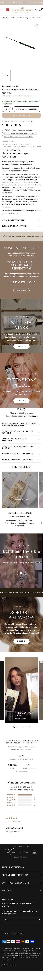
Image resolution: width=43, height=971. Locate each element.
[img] (11, 818)
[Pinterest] (12, 125)
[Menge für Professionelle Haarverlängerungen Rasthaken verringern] (3, 109)
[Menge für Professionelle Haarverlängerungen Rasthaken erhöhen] (9, 109)
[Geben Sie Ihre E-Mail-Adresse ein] (39, 919)
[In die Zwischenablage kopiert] (20, 125)
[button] (21, 346)
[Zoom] (37, 25)
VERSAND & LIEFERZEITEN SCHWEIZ (17, 459)
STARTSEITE (5, 18)
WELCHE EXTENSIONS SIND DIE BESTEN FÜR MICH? (18, 432)
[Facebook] (3, 125)
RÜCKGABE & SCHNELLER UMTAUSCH (18, 454)
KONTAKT (7, 890)
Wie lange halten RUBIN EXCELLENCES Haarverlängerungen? (19, 425)
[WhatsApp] (16, 125)
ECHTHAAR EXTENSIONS (16, 882)
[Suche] (36, 10)
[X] (7, 125)
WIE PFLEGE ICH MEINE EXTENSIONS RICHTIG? (17, 447)
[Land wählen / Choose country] (8, 9)
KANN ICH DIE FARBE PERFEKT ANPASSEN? (14, 440)
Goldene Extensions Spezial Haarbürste (24, 713)
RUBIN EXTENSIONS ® (14, 867)
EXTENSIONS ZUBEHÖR (15, 875)
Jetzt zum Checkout (21, 115)
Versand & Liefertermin (13, 220)
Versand (10, 96)
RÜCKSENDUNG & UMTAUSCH (14, 226)
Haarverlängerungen (14, 416)
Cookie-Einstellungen (9, 965)
